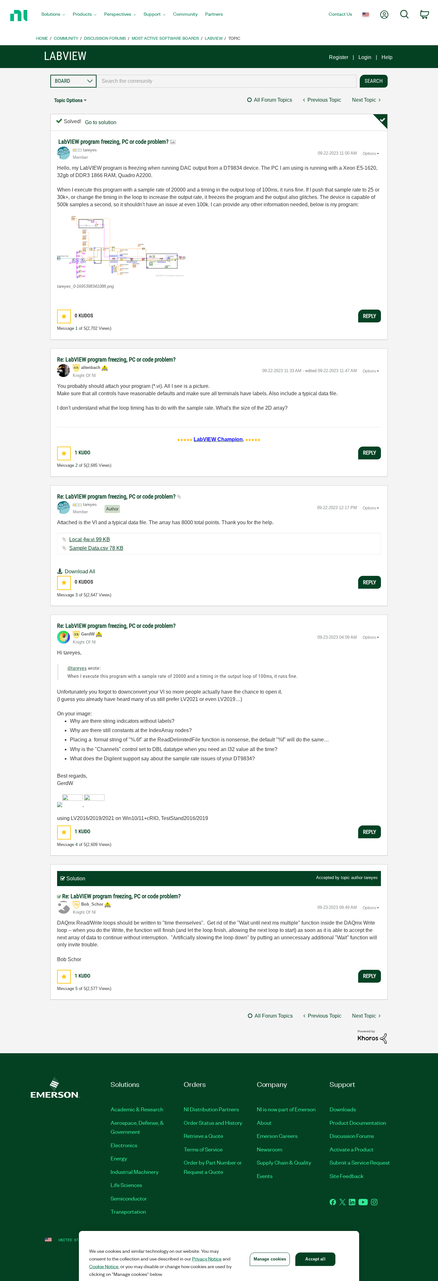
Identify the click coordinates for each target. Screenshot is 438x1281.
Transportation (128, 1211)
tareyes (371, 877)
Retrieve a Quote (203, 1135)
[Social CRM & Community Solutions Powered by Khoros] (372, 1036)
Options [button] (369, 153)
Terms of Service (203, 1149)
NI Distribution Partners (211, 1109)
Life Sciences (126, 1184)
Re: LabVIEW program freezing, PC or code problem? (116, 359)
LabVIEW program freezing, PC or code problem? (114, 141)
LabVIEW (214, 38)
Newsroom (269, 1149)
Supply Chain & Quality (284, 1162)
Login (364, 57)
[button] (121, 247)
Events (265, 1175)
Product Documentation (358, 1122)
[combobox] (227, 81)
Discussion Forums (105, 38)
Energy (119, 1158)
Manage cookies (270, 1259)
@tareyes (77, 668)
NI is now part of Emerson (286, 1109)
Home (42, 38)
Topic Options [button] (68, 100)
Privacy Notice (207, 1258)
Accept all (315, 1259)
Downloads (343, 1109)
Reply (369, 316)
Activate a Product (352, 1149)
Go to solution (100, 122)
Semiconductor (129, 1198)
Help (387, 57)
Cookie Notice (103, 1266)
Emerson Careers (277, 1135)
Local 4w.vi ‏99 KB (89, 539)
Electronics (124, 1145)
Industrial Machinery (135, 1171)
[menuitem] (53, 15)
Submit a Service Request (360, 1162)
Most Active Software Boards (165, 38)
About (264, 1122)
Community (66, 38)
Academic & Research (137, 1109)
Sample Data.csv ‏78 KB (96, 548)
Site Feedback (347, 1175)
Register (338, 57)
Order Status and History (213, 1122)
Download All (80, 571)
